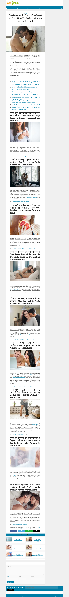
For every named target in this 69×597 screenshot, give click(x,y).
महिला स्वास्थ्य (21, 8)
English (62, 8)
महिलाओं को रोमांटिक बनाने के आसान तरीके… (20, 524)
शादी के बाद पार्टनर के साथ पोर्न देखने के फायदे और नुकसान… (22, 386)
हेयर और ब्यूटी (26, 8)
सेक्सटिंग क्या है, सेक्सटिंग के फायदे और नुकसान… (20, 156)
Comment (9, 566)
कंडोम (11, 289)
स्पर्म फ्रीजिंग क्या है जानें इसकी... (18, 540)
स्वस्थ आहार (42, 8)
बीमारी (9, 8)
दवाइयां (39, 8)
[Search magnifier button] (45, 3)
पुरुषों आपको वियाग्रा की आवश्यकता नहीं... (38, 555)
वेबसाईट (32, 576)
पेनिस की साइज (19, 379)
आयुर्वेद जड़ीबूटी (31, 8)
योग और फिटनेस (13, 8)
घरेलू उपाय (17, 8)
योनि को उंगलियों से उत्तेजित (25, 241)
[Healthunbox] (13, 2)
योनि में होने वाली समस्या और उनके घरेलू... (18, 555)
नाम (8, 576)
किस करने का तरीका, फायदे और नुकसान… (19, 434)
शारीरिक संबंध (32, 193)
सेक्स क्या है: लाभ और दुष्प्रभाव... (38, 548)
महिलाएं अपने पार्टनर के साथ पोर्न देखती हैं (19, 377)
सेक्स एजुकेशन (25, 13)
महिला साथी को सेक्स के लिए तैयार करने (26, 334)
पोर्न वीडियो (30, 374)
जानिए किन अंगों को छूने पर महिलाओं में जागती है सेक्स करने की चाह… (23, 339)
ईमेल (20, 576)
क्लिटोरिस (11, 241)
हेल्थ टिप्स (36, 8)
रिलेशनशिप (47, 8)
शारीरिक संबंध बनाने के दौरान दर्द (32, 197)
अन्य (50, 8)
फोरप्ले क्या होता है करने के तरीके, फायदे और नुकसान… (21, 201)
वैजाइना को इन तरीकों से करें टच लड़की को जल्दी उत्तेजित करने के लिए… (24, 248)
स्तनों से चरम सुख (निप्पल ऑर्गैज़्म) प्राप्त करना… (20, 481)
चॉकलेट (15, 475)
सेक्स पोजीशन (16, 289)
